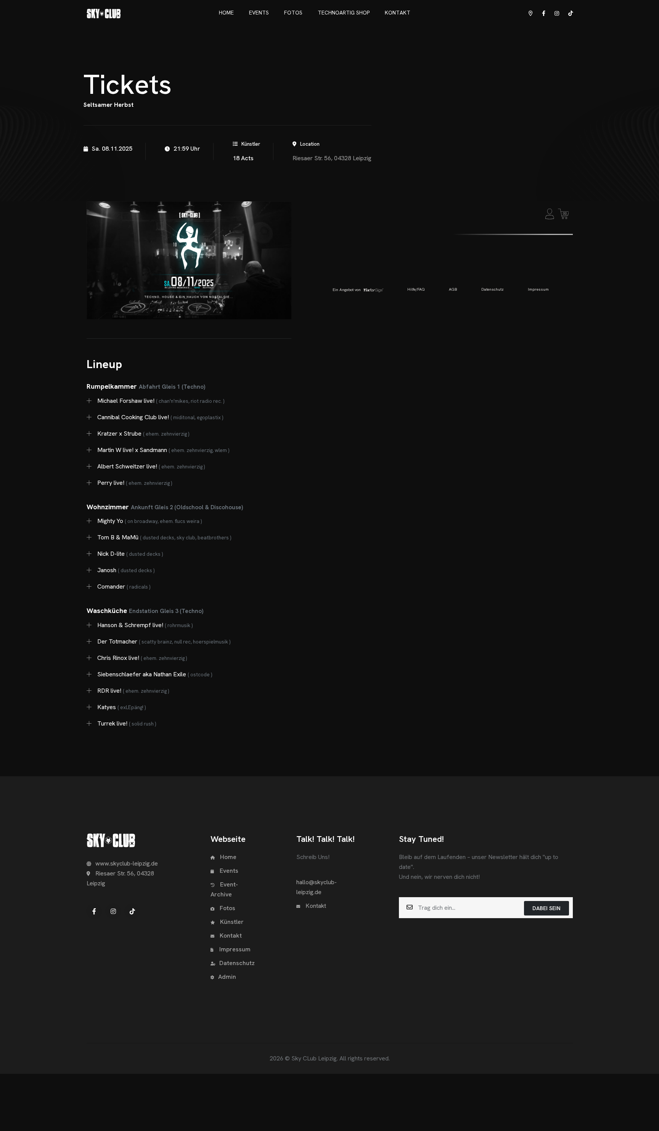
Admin (227, 977)
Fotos (226, 908)
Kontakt (230, 936)
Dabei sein (546, 908)
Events (229, 871)
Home (227, 857)
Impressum (235, 949)
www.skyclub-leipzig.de (126, 863)
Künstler (231, 922)
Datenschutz (237, 963)
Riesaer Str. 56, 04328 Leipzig (332, 158)
